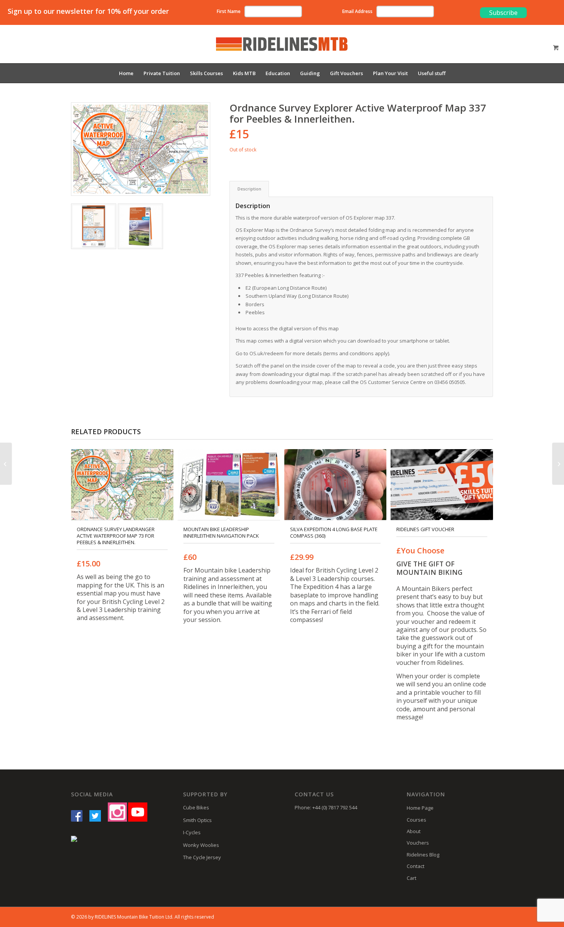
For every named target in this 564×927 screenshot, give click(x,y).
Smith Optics (197, 820)
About (414, 831)
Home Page (420, 807)
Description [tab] (249, 189)
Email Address (357, 11)
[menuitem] (126, 73)
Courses (416, 819)
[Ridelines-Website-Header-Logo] (282, 49)
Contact (415, 866)
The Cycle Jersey (202, 857)
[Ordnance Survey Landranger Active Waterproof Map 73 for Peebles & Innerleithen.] (558, 464)
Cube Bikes (196, 807)
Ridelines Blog (423, 854)
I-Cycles (192, 832)
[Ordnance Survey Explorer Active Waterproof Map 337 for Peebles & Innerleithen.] (140, 149)
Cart (411, 877)
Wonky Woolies (201, 845)
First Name (229, 11)
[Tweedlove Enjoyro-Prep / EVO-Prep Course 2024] (6, 464)
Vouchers (418, 842)
